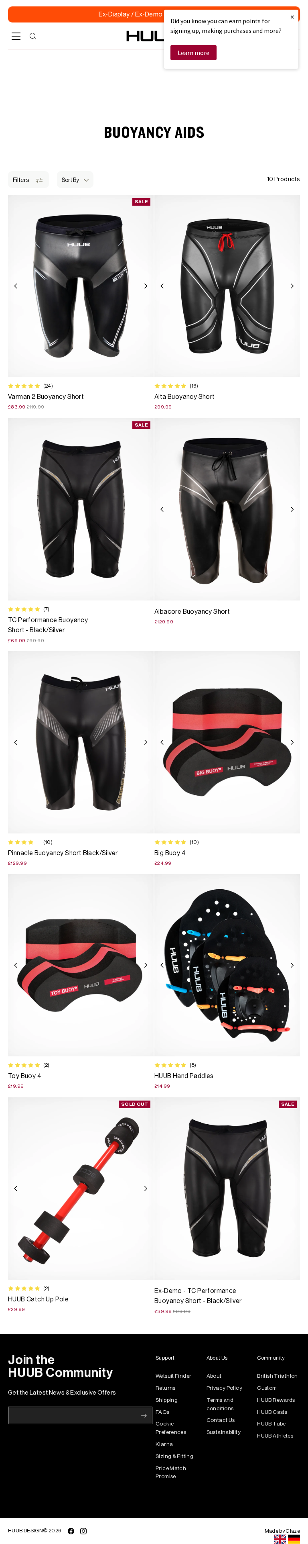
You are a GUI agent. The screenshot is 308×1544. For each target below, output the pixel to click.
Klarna (164, 1444)
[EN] (280, 1539)
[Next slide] (146, 286)
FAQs (163, 1412)
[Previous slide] (16, 286)
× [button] (292, 17)
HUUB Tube (271, 1423)
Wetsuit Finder (173, 1376)
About (214, 1376)
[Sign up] (144, 1416)
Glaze (293, 1531)
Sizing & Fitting (174, 1456)
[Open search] (33, 36)
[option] (294, 1539)
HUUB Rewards (276, 1400)
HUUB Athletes (275, 1435)
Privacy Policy (224, 1388)
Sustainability (224, 1432)
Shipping (167, 1400)
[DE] (294, 1539)
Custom (267, 1388)
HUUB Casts (272, 1412)
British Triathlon (277, 1376)
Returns (166, 1388)
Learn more (193, 53)
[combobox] (280, 1539)
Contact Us (221, 1420)
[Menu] (16, 36)
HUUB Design (25, 1530)
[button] (75, 179)
